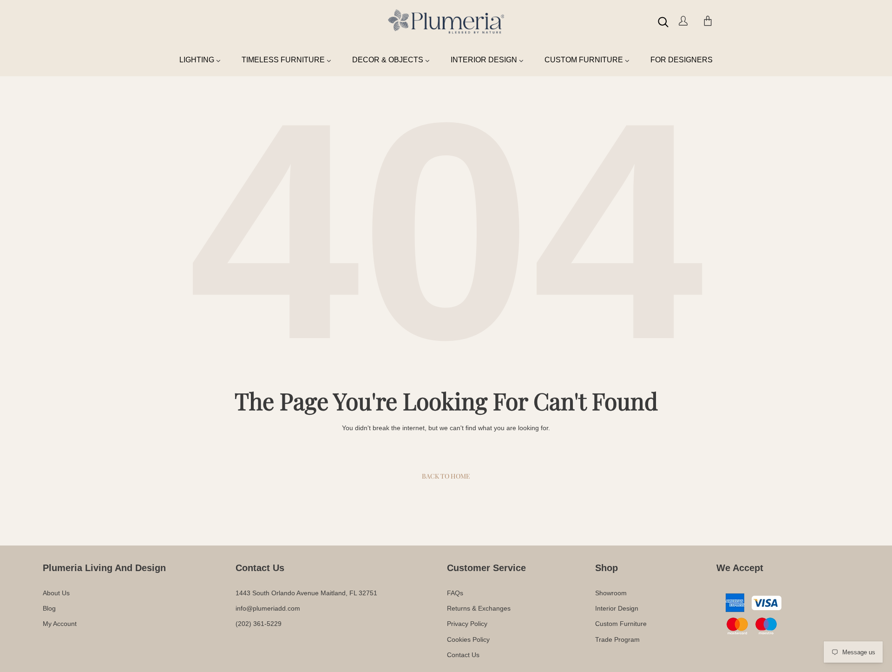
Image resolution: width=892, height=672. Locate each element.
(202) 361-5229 (259, 623)
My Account (60, 623)
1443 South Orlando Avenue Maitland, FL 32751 (306, 593)
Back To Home (446, 476)
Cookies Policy (468, 639)
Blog (49, 608)
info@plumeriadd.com (268, 608)
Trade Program (617, 639)
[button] (663, 22)
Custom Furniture (621, 623)
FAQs (455, 593)
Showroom (611, 593)
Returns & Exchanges (479, 608)
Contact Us (463, 655)
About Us (56, 593)
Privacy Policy (467, 623)
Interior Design (616, 608)
